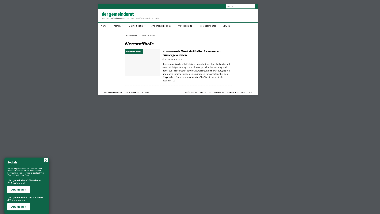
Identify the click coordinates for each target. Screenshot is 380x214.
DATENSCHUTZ (233, 92)
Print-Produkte (185, 25)
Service (226, 25)
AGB (243, 92)
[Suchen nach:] (240, 6)
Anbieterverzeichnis (161, 25)
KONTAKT (251, 92)
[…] (173, 80)
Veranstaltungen (208, 25)
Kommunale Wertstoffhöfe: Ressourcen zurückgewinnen (192, 53)
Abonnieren (18, 189)
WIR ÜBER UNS (191, 92)
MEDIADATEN (205, 92)
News (103, 25)
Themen (117, 25)
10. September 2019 (173, 59)
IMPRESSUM (219, 92)
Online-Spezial (136, 25)
